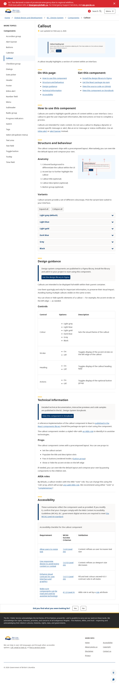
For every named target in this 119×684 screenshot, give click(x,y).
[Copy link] (113, 679)
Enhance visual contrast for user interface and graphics (47, 578)
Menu (8, 102)
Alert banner (11, 42)
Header (9, 80)
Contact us (107, 651)
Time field (10, 162)
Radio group (11, 113)
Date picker (11, 74)
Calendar (10, 52)
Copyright (107, 647)
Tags (8, 129)
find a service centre (37, 647)
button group (79, 458)
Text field (10, 145)
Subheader (11, 107)
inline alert (42, 131)
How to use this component (54, 78)
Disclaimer (89, 651)
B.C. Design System (55, 17)
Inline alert (10, 91)
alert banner (55, 131)
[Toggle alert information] (89, 11)
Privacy (88, 655)
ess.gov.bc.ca (88, 5)
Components (73, 17)
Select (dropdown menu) (17, 135)
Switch (9, 124)
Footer (9, 85)
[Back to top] (113, 672)
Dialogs (9, 69)
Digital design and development (28, 17)
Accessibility (47, 94)
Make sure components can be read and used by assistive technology (49, 592)
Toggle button (12, 151)
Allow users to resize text (49, 550)
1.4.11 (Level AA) (68, 577)
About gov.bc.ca (91, 647)
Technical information (52, 90)
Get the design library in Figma (55, 277)
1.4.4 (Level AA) (67, 550)
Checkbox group (13, 63)
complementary (45, 488)
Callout (9, 58)
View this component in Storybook (57, 416)
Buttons (9, 47)
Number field (12, 96)
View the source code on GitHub (97, 86)
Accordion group (13, 36)
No (83, 608)
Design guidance (49, 86)
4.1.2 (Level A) (69, 592)
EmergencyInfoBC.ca (38, 5)
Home (7, 17)
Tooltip (9, 156)
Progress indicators (14, 118)
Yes (75, 608)
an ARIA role (88, 431)
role (97, 592)
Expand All (43, 209)
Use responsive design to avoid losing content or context (49, 563)
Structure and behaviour (53, 82)
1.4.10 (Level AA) (68, 563)
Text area (10, 140)
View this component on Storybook (98, 90)
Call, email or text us (18, 647)
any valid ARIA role (71, 485)
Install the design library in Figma (97, 78)
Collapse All (57, 209)
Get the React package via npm (96, 82)
